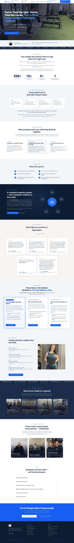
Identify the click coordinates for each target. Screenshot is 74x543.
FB (12, 533)
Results (37, 1)
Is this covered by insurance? (22, 477)
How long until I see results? (21, 481)
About (42, 1)
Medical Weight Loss (25, 1)
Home (9, 1)
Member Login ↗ (51, 535)
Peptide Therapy (30, 531)
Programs (32, 1)
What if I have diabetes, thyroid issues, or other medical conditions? (29, 489)
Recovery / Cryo (30, 532)
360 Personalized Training (31, 528)
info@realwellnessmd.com (52, 533)
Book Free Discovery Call (16, 374)
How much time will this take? (22, 492)
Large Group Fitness (30, 534)
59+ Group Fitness (30, 529)
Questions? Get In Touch (52, 1)
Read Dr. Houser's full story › (36, 44)
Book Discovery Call (64, 1)
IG (9, 533)
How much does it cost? (21, 496)
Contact (46, 1)
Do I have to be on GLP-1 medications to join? (25, 485)
